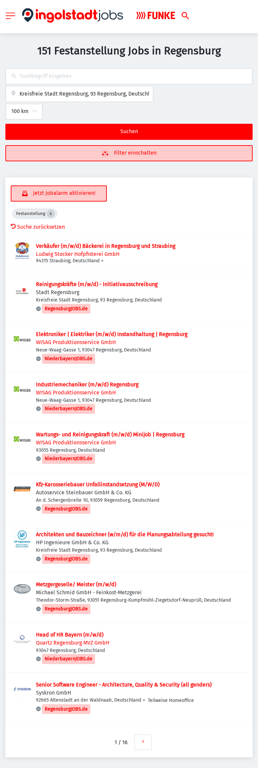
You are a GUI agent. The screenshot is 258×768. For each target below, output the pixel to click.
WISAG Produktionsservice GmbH (76, 342)
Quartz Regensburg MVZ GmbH (73, 643)
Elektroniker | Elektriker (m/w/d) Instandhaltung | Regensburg (111, 334)
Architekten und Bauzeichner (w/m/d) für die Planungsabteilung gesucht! (125, 534)
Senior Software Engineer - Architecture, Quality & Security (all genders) (124, 684)
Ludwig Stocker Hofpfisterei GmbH (78, 254)
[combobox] (129, 76)
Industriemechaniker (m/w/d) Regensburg (87, 384)
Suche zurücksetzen (41, 227)
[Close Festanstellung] (51, 214)
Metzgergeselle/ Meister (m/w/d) (76, 584)
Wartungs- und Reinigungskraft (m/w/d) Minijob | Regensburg (110, 434)
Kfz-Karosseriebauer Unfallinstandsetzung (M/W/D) (98, 484)
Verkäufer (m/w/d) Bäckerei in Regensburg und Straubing (105, 246)
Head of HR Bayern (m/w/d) (69, 635)
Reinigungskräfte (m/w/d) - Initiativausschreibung (97, 284)
